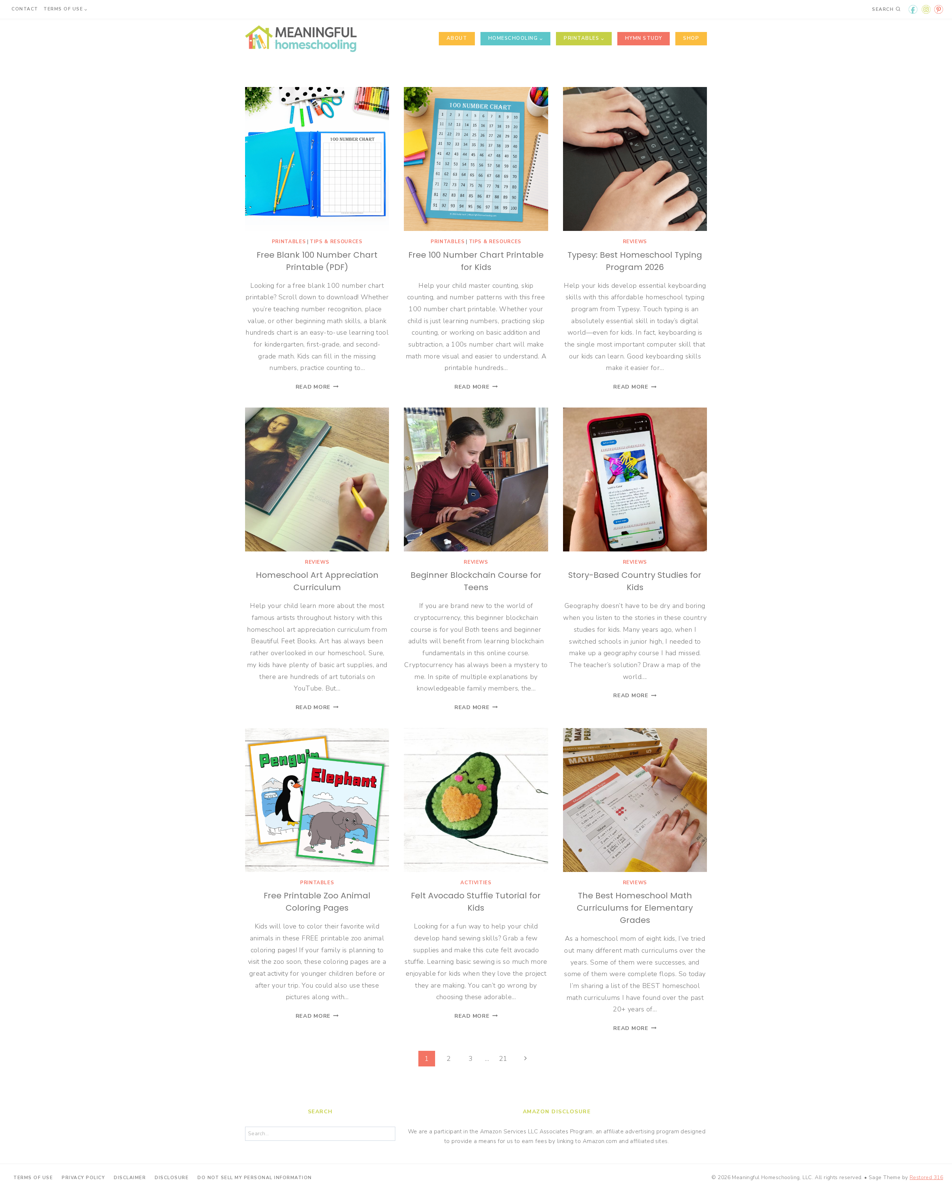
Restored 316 (926, 1177)
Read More (317, 386)
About (457, 38)
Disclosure (172, 1177)
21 (503, 1058)
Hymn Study (643, 38)
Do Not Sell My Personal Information (254, 1177)
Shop (691, 38)
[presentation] (317, 159)
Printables (289, 241)
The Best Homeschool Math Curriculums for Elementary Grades (635, 908)
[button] (936, 10)
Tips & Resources (336, 241)
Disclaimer (130, 1177)
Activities (476, 882)
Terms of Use (33, 1177)
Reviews (635, 241)
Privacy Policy (83, 1177)
